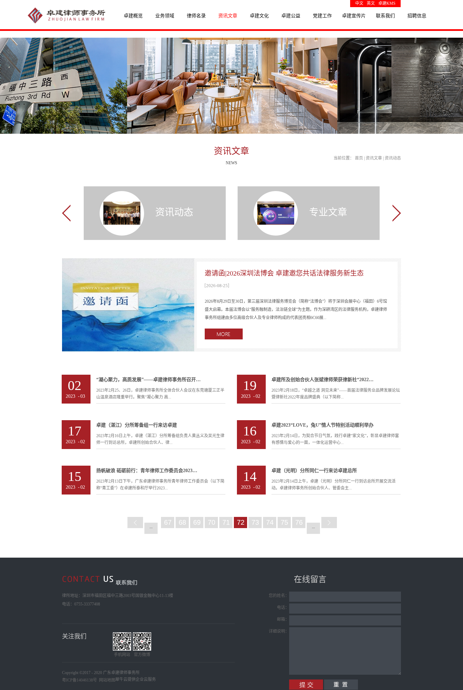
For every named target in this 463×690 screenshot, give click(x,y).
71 (226, 522)
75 (284, 522)
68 (182, 522)
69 (197, 522)
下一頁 (329, 522)
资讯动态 (393, 158)
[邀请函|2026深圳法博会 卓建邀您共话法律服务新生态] (128, 262)
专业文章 (328, 212)
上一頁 (135, 522)
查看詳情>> (224, 334)
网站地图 (106, 680)
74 (270, 522)
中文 (359, 3)
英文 (371, 3)
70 (211, 522)
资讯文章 (374, 158)
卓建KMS (387, 3)
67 (168, 522)
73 (255, 522)
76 (299, 522)
